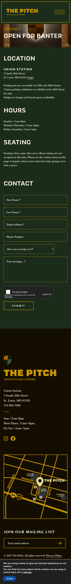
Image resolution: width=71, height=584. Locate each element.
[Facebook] (13, 438)
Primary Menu (59, 12)
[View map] (36, 486)
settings (27, 572)
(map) (30, 77)
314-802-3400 (12, 405)
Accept (9, 578)
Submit (18, 305)
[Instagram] (6, 438)
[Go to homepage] (22, 12)
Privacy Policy (54, 555)
